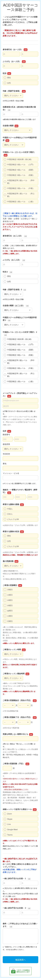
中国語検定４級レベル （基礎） (21, 169)
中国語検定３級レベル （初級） (21, 175)
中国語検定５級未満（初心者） (20, 159)
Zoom (9, 813)
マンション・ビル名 (11, 473)
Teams (10, 834)
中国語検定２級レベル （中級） (21, 188)
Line (9, 824)
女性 (9, 83)
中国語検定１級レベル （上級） (21, 201)
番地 (4, 463)
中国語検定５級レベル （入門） (21, 164)
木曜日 (10, 605)
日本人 (10, 514)
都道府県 (6, 444)
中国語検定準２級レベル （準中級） (21, 181)
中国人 (10, 508)
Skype (9, 819)
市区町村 (6, 454)
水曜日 (10, 600)
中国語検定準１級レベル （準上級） (21, 194)
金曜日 (10, 610)
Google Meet (12, 829)
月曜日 (10, 589)
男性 (9, 77)
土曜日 (10, 616)
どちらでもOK (13, 519)
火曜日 (10, 595)
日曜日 (10, 621)
